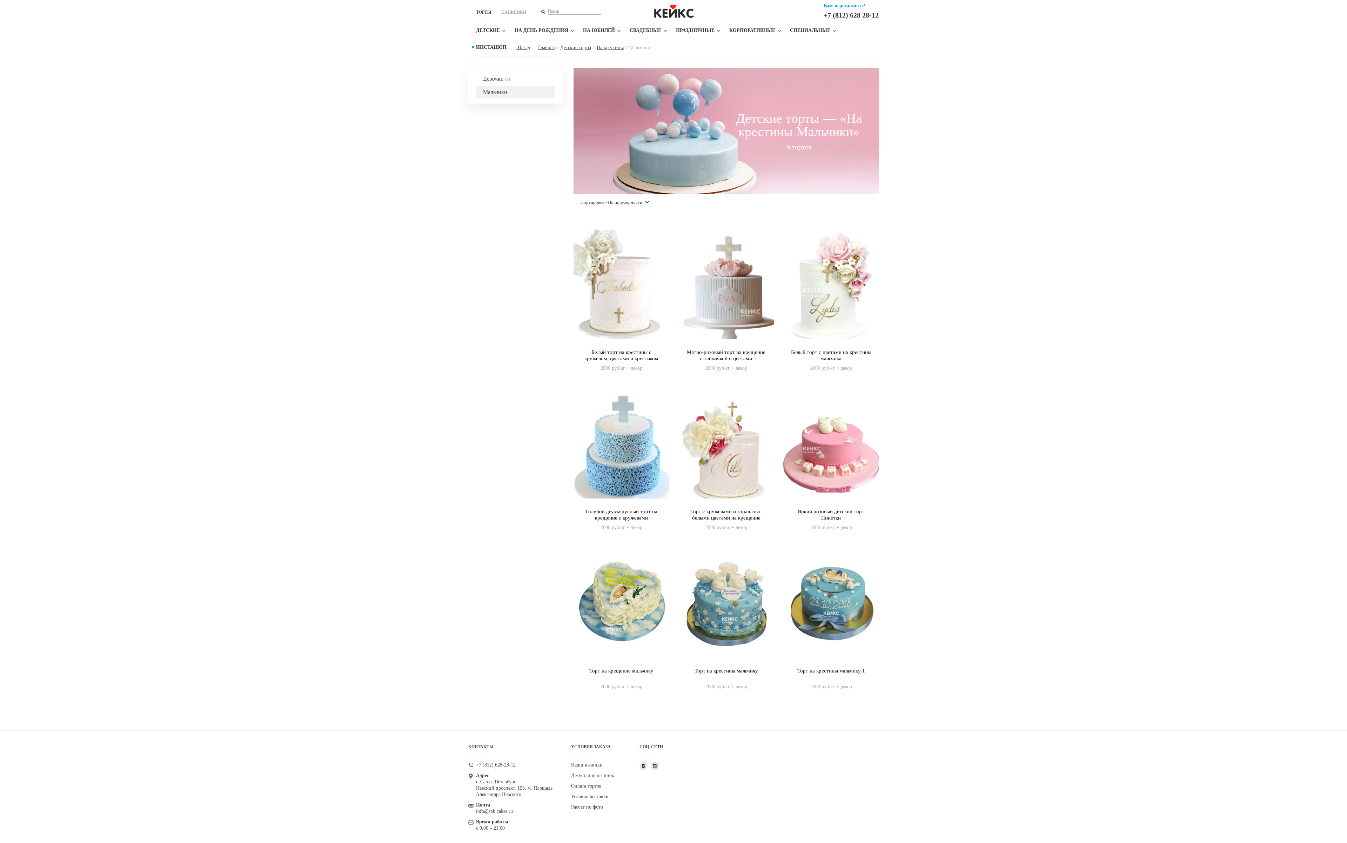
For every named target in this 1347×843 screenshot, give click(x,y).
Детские (488, 30)
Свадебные (645, 30)
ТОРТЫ (483, 12)
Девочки (496, 79)
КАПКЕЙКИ (513, 12)
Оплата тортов (586, 786)
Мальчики (498, 92)
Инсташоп (491, 47)
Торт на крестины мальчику (726, 671)
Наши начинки (587, 765)
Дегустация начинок (592, 775)
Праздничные (695, 30)
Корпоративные (752, 30)
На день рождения (541, 30)
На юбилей (599, 30)
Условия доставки (590, 796)
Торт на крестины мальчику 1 (831, 671)
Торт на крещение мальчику (621, 671)
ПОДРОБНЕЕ (621, 361)
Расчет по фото (587, 807)
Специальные (810, 30)
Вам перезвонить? (844, 5)
